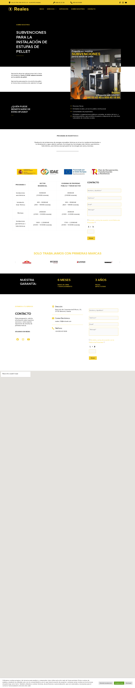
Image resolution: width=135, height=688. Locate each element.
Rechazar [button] (128, 683)
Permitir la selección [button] (106, 683)
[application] (55, 9)
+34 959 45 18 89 (61, 331)
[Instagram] (123, 2)
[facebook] (120, 2)
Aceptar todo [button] (119, 683)
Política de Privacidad (96, 342)
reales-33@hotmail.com (63, 321)
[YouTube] (126, 2)
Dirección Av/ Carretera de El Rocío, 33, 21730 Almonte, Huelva (68, 310)
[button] (51, 9)
